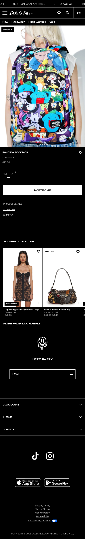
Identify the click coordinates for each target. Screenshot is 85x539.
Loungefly (8, 158)
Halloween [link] (18, 22)
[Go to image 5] (47, 144)
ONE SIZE (8, 174)
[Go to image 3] (42, 144)
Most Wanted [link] (37, 22)
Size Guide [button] (9, 210)
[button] (28, 3)
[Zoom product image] (42, 86)
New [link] (5, 22)
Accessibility (42, 516)
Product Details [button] (12, 204)
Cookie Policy (42, 513)
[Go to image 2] (40, 144)
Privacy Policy (42, 506)
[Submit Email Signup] (71, 374)
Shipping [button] (8, 215)
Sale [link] (52, 22)
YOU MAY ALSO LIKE (18, 241)
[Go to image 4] (44, 144)
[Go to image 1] (38, 144)
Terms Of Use (42, 509)
